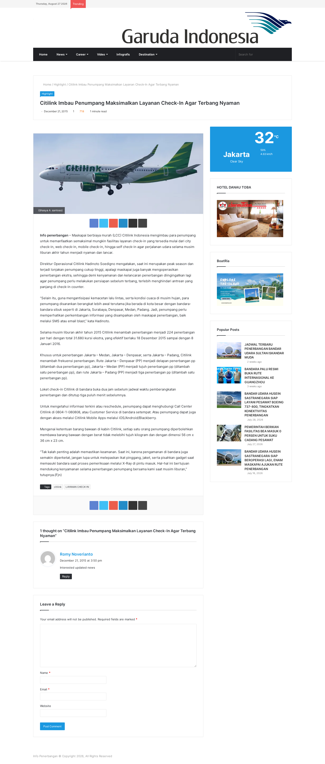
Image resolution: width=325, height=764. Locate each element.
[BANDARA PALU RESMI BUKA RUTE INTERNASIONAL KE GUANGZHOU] (229, 375)
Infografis (123, 54)
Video (100, 54)
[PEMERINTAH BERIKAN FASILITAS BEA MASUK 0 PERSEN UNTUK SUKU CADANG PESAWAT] (229, 433)
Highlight (60, 84)
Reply (66, 576)
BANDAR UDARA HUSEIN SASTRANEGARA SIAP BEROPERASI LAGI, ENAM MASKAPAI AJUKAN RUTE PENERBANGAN (264, 460)
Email (45, 689)
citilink (57, 486)
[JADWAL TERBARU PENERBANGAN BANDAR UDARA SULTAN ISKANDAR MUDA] (229, 350)
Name (45, 672)
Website (45, 706)
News (60, 54)
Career (80, 54)
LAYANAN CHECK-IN (77, 486)
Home (43, 54)
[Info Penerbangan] (66, 22)
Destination (146, 54)
